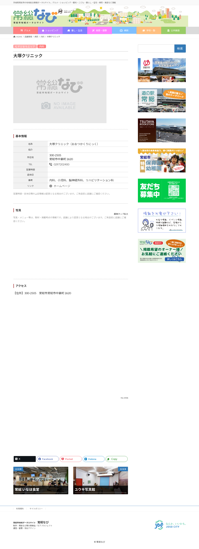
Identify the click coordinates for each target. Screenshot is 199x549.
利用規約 (20, 508)
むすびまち (21, 46)
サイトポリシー (36, 508)
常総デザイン (30, 528)
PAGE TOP (191, 530)
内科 (41, 46)
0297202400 (61, 164)
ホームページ (61, 186)
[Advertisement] (70, 252)
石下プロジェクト (44, 525)
